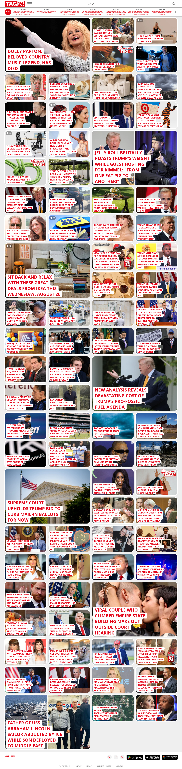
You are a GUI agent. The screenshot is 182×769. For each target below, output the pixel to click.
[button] (175, 12)
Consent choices (104, 766)
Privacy (89, 766)
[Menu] (30, 3)
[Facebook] (116, 757)
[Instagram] (122, 757)
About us (119, 766)
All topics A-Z (64, 766)
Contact (78, 766)
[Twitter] (109, 757)
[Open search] (173, 3)
